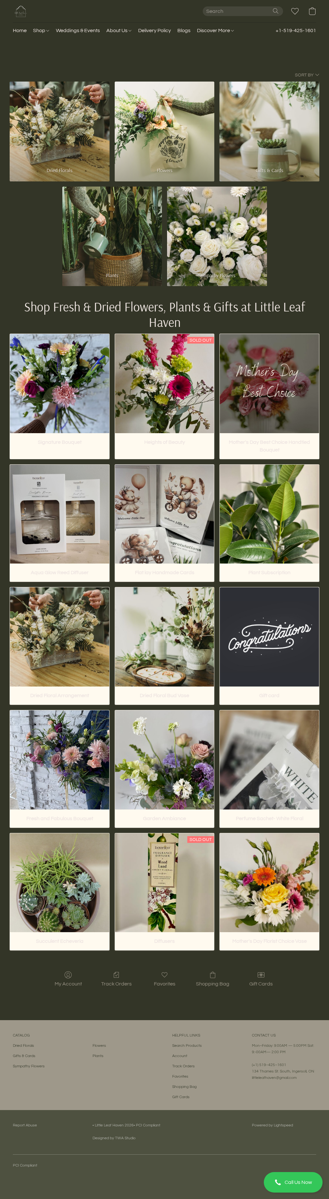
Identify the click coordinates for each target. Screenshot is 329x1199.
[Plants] (112, 226)
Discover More (214, 30)
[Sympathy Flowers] (217, 226)
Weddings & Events (78, 30)
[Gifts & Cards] (269, 121)
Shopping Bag (212, 983)
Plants (98, 1056)
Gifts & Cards (24, 1056)
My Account (68, 983)
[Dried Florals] (60, 121)
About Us (117, 30)
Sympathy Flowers (29, 1066)
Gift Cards (261, 983)
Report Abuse (25, 1125)
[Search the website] (275, 10)
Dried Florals (23, 1046)
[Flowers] (165, 121)
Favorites (164, 983)
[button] (293, 1182)
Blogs (184, 30)
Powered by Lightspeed (272, 1125)
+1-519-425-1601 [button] (296, 30)
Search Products (187, 1046)
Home (20, 30)
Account (179, 1056)
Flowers (99, 1046)
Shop (39, 30)
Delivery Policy (154, 30)
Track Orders (116, 983)
